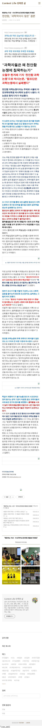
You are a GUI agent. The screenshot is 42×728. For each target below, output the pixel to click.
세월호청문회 (27, 667)
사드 (13, 658)
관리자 (28, 723)
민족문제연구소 (15, 667)
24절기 (34, 671)
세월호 (20, 658)
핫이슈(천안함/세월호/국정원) (24, 506)
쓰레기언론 (36, 658)
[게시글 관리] (13, 497)
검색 (38, 696)
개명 (4, 674)
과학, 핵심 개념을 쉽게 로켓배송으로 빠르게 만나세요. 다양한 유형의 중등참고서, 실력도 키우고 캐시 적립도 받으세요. (20, 55)
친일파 (27, 658)
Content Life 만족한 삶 (14, 3)
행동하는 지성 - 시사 (9, 506)
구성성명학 (16, 661)
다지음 (17, 680)
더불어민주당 (16, 671)
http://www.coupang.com (13, 32)
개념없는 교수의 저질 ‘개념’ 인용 (12, 518)
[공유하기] (10, 497)
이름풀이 (6, 658)
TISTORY (21, 723)
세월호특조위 (13, 674)
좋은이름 (6, 671)
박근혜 (5, 667)
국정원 (23, 674)
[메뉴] (39, 3)
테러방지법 (35, 661)
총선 (4, 677)
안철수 (27, 677)
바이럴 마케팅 (7, 680)
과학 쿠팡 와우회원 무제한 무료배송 (19, 51)
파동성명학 (31, 674)
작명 (20, 677)
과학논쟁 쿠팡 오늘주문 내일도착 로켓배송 (20, 35)
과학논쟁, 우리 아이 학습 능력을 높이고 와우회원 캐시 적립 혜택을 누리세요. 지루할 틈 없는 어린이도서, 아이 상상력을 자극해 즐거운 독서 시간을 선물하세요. (20, 39)
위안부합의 (12, 677)
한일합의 (33, 664)
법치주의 (26, 671)
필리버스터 (6, 661)
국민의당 (26, 661)
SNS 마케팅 (23, 664)
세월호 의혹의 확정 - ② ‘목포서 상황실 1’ (14, 512)
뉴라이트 (6, 664)
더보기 (4, 684)
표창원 (14, 664)
